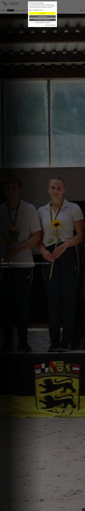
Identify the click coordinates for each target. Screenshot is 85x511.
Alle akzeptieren (42, 13)
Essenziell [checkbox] (33, 10)
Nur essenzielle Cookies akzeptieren (42, 19)
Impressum (47, 25)
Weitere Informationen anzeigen (42, 22)
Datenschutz (53, 25)
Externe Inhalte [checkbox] (40, 10)
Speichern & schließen (42, 16)
